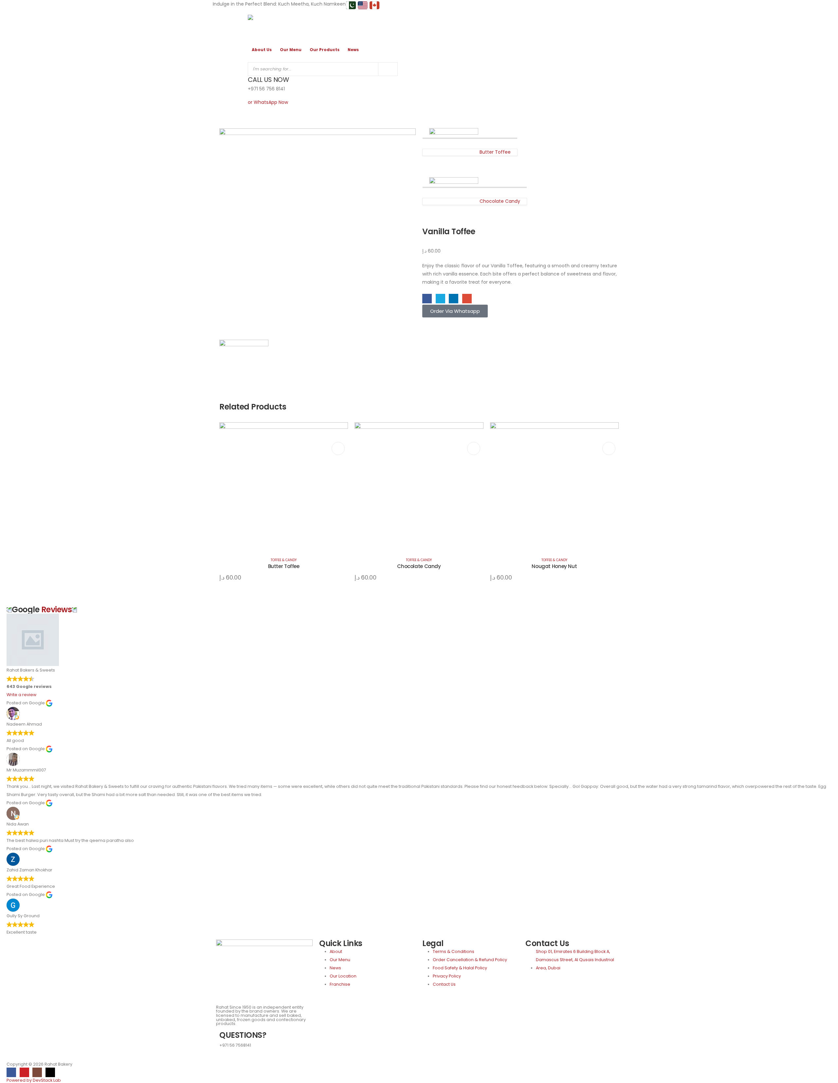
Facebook (427, 298)
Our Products (324, 49)
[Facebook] (11, 1072)
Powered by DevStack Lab (34, 1080)
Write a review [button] (21, 694)
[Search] (387, 69)
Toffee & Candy (284, 560)
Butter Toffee (284, 566)
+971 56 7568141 (235, 1045)
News (353, 49)
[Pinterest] (24, 1072)
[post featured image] (283, 486)
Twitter (440, 298)
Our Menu (290, 49)
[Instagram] (37, 1072)
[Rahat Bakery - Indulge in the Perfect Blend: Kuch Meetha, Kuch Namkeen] (266, 26)
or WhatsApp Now (268, 102)
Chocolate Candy (419, 566)
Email (467, 298)
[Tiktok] (50, 1072)
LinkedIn (453, 298)
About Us (262, 49)
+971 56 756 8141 (266, 89)
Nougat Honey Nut (554, 566)
